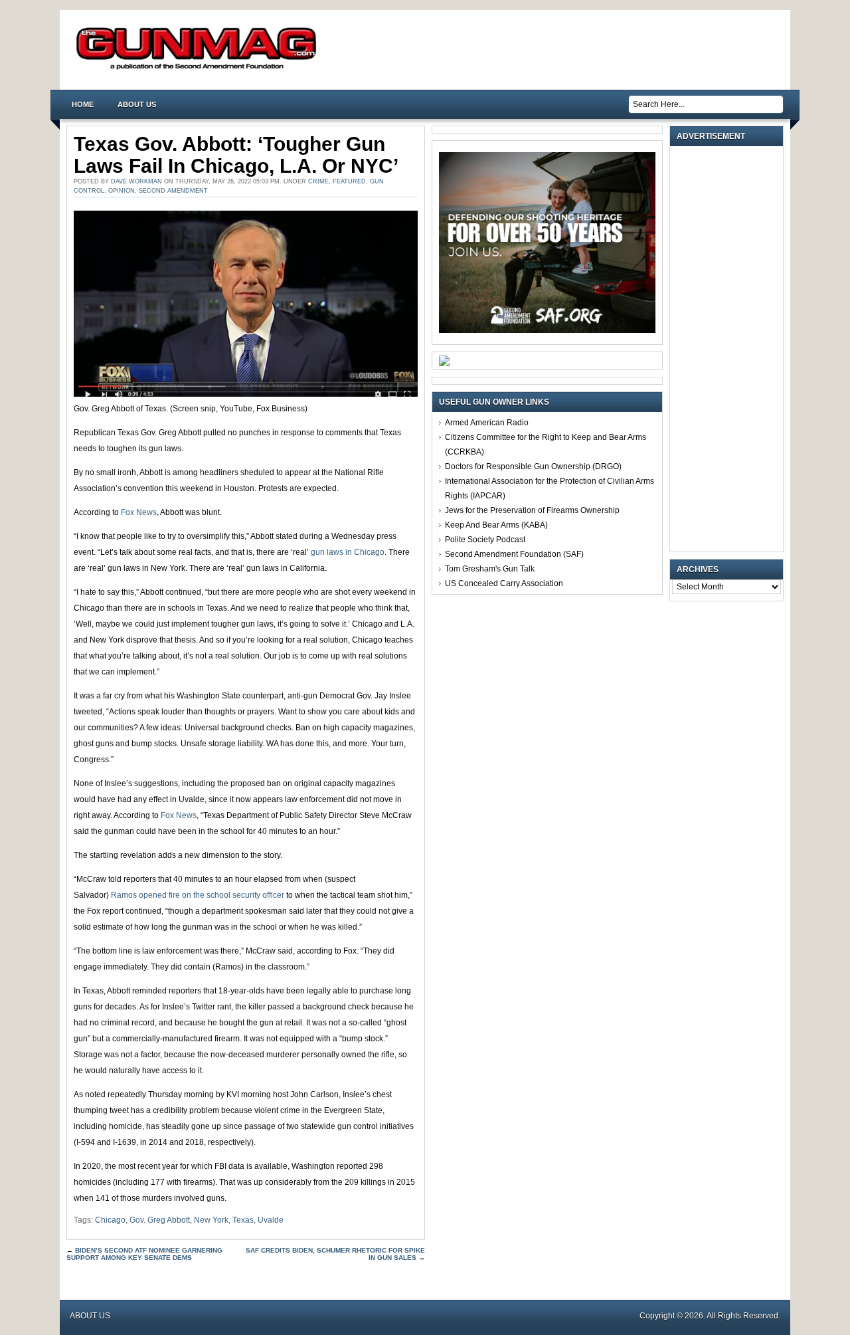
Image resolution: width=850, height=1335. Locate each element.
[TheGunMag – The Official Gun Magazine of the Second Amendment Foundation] (199, 68)
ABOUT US (137, 104)
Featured (349, 181)
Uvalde (271, 1220)
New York (211, 1220)
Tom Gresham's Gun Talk (490, 568)
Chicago (110, 1220)
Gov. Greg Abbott (159, 1220)
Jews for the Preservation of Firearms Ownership (532, 510)
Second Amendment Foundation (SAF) (514, 554)
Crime (318, 181)
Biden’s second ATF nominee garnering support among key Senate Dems (144, 1254)
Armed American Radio (487, 422)
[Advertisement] (730, 349)
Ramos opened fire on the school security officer (197, 895)
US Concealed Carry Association (504, 583)
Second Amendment (173, 190)
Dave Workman (136, 181)
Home (83, 104)
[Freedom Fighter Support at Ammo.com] (444, 363)
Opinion (121, 190)
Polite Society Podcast (485, 539)
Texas (243, 1220)
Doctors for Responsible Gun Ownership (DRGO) (533, 466)
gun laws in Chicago (347, 552)
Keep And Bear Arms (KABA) (496, 525)
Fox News (139, 512)
